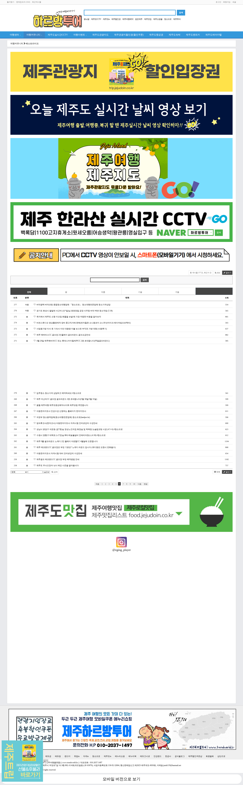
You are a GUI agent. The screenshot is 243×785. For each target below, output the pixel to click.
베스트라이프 (32, 43)
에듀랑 (58, 756)
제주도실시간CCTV (58, 34)
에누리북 (132, 756)
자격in (86, 756)
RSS (218, 273)
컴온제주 (138, 19)
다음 (139, 484)
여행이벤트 (80, 34)
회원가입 (226, 2)
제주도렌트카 (193, 34)
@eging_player (121, 550)
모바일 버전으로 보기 (121, 779)
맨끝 (145, 484)
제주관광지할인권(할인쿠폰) (129, 34)
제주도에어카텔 (213, 34)
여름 (103, 292)
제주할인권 (116, 19)
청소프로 (167, 19)
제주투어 (177, 19)
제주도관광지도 (100, 34)
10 (134, 484)
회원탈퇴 (210, 756)
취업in (77, 756)
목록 (218, 472)
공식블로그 (180, 756)
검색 (55, 472)
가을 (140, 292)
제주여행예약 (127, 19)
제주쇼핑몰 (157, 19)
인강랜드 (158, 756)
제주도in (106, 19)
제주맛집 (147, 19)
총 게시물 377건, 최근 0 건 (200, 273)
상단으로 (221, 756)
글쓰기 (228, 273)
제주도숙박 (174, 34)
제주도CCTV (96, 19)
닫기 (46, 761)
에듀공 (48, 756)
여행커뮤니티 (34, 34)
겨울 (177, 292)
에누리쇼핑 (120, 756)
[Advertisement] (109, 367)
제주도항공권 (156, 34)
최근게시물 (36, 2)
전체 (29, 292)
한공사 (168, 756)
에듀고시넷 (145, 756)
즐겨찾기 (10, 2)
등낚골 (86, 19)
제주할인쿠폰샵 (195, 756)
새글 (234, 2)
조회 (227, 298)
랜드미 (67, 756)
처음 (97, 484)
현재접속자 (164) (23, 2)
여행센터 (15, 34)
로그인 (218, 2)
